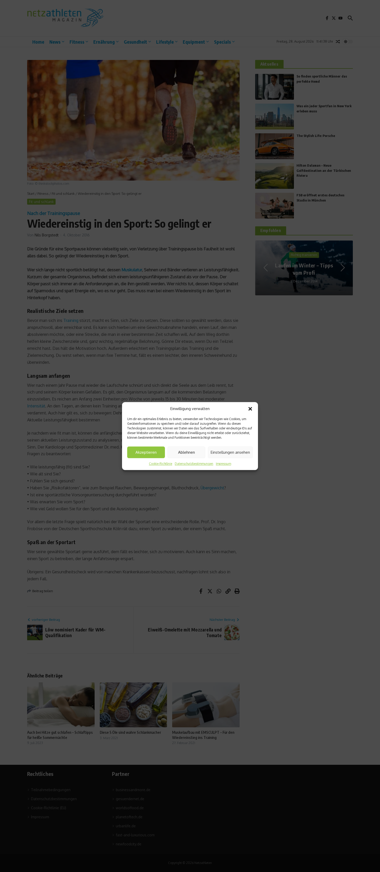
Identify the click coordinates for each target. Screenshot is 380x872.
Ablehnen (186, 452)
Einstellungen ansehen (230, 452)
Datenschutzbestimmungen (194, 464)
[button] (250, 408)
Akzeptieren (146, 452)
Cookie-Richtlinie (160, 464)
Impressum (223, 464)
